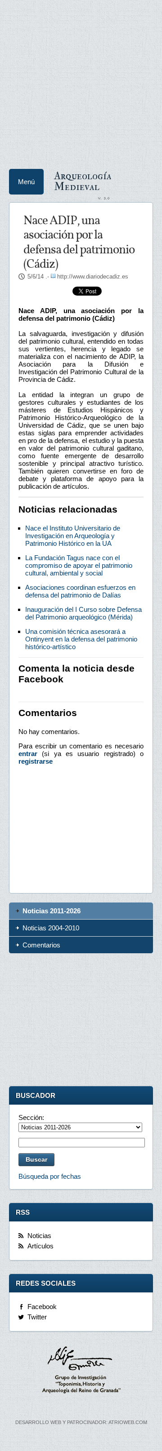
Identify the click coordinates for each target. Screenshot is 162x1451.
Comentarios (41, 945)
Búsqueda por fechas (49, 1176)
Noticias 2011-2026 (51, 911)
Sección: (31, 1117)
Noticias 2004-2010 (50, 928)
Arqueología (83, 180)
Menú (26, 182)
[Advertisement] (81, 81)
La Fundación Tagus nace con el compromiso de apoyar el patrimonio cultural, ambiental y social (78, 565)
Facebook (42, 1306)
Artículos (40, 1246)
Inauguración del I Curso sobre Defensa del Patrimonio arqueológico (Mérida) (83, 613)
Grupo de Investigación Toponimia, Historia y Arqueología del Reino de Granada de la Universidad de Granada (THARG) (81, 1371)
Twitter (37, 1317)
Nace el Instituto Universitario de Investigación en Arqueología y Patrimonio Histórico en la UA (72, 535)
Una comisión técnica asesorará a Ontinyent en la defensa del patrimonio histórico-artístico (81, 639)
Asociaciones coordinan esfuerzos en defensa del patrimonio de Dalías (80, 591)
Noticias (39, 1235)
